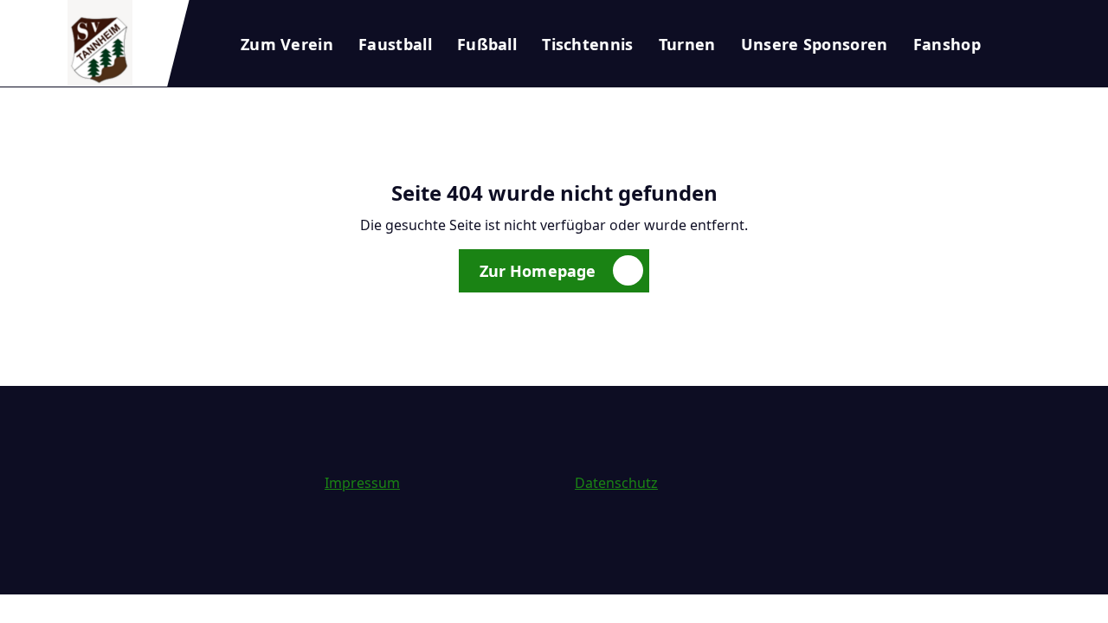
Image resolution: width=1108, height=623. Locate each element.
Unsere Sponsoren (814, 44)
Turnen (687, 44)
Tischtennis (587, 44)
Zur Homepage (538, 270)
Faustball (395, 44)
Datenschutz (616, 482)
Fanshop (947, 44)
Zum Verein (287, 44)
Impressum (362, 482)
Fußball (487, 44)
